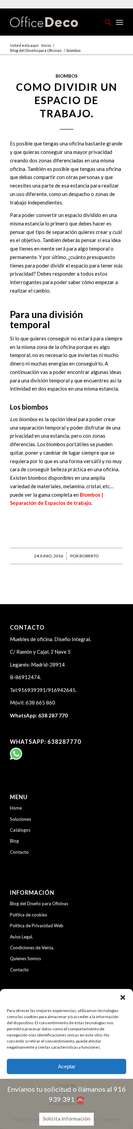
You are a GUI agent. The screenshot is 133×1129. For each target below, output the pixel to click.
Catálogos (20, 830)
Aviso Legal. (21, 936)
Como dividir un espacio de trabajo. (66, 100)
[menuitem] (104, 22)
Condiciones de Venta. (32, 947)
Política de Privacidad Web (36, 925)
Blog (14, 841)
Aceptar (66, 1066)
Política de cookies (28, 914)
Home (16, 808)
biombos (67, 76)
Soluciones (20, 819)
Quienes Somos (25, 958)
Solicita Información (66, 1118)
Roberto (89, 555)
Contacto (19, 852)
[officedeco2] (55, 22)
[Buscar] (104, 22)
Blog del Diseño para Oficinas (39, 903)
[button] (122, 997)
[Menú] (119, 22)
